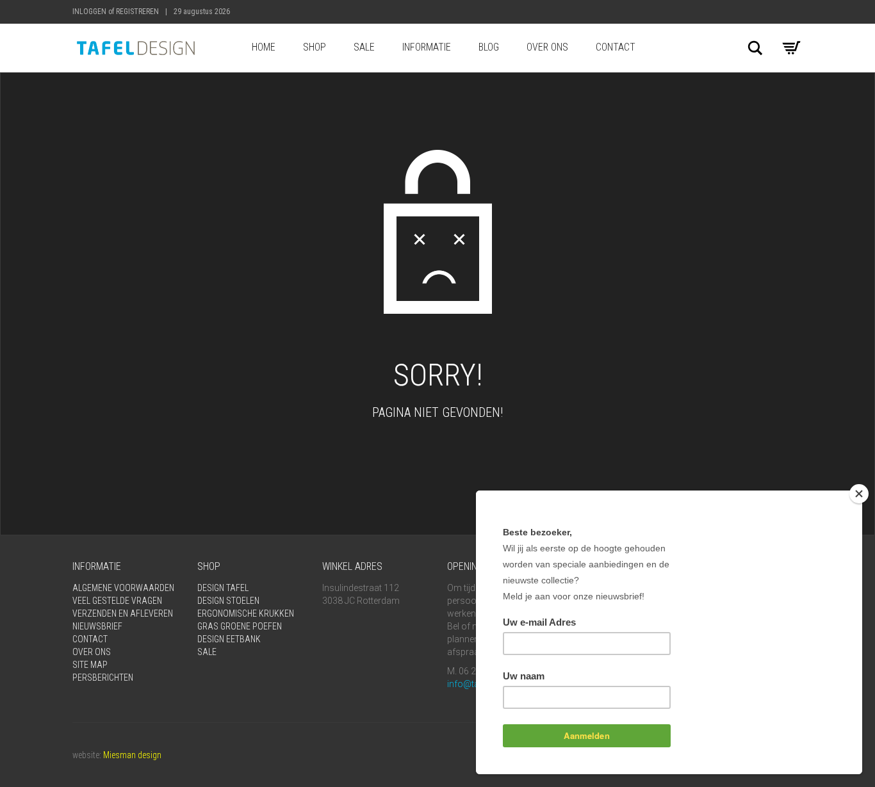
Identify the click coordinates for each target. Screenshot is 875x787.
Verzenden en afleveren (122, 613)
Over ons (547, 47)
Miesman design (132, 755)
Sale (364, 47)
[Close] (859, 493)
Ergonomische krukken (245, 613)
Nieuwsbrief (97, 626)
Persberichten (102, 677)
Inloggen (89, 11)
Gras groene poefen (239, 626)
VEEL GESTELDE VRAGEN (117, 601)
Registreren (137, 11)
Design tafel (223, 588)
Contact (615, 47)
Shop (314, 47)
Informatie (426, 47)
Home (263, 47)
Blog (488, 47)
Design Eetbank (229, 639)
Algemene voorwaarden (123, 588)
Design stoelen (228, 601)
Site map (90, 665)
